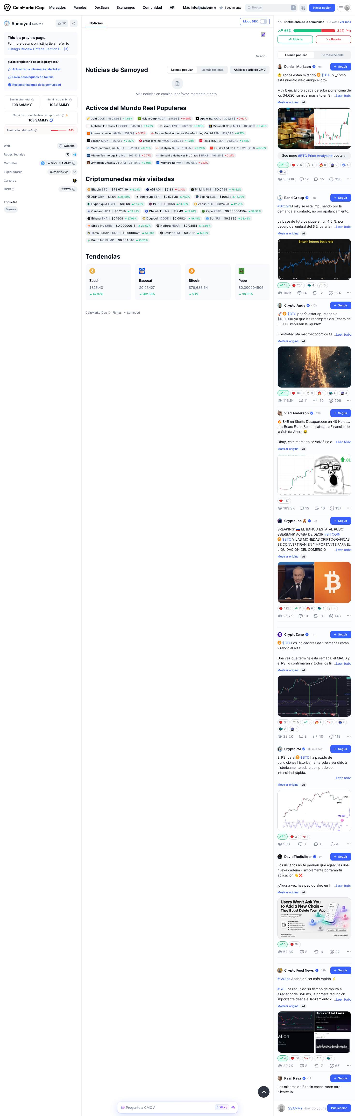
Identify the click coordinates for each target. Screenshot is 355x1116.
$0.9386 (230, 218)
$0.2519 (115, 211)
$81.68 (117, 203)
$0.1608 (114, 218)
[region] (122, 7)
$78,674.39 (115, 189)
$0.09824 (173, 218)
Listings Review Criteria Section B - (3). (38, 49)
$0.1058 (170, 203)
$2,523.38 (165, 196)
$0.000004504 (233, 211)
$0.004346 (119, 240)
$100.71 (221, 196)
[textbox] (311, 1108)
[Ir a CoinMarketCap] (24, 7)
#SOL (281, 989)
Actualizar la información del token (36, 69)
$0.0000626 (122, 232)
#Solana (283, 979)
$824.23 (220, 203)
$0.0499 (218, 189)
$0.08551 (185, 225)
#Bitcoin (283, 206)
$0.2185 (186, 232)
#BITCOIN (332, 534)
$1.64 (110, 196)
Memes (11, 209)
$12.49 (172, 211)
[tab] (182, 69)
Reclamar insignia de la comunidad (36, 84)
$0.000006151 (121, 225)
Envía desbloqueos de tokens (33, 77)
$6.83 (167, 189)
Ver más (345, 22)
